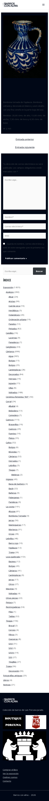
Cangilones (11, 346)
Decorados (14, 374)
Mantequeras (15, 525)
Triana (11, 552)
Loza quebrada (13, 556)
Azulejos (10, 292)
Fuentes (12, 433)
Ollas (11, 387)
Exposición (8, 97)
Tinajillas (12, 661)
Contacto (7, 781)
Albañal (12, 406)
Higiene (9, 479)
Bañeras (12, 493)
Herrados (13, 461)
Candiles (10, 333)
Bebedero (13, 410)
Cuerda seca (14, 305)
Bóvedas (13, 451)
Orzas (11, 534)
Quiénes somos (10, 777)
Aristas (12, 301)
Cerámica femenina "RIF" (17, 396)
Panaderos (14, 342)
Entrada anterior (25, 139)
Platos (12, 438)
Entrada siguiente (25, 147)
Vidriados (13, 392)
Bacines (12, 561)
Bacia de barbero (17, 484)
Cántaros (10, 351)
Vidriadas (13, 593)
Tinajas (12, 470)
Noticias (7, 684)
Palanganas (14, 497)
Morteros (13, 529)
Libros (6, 680)
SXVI (11, 648)
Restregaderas (13, 607)
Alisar (11, 296)
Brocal (11, 625)
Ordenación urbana (17, 319)
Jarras (11, 520)
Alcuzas (12, 511)
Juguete (12, 383)
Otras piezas (12, 598)
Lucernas (13, 337)
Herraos (12, 378)
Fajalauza (13, 547)
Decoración (14, 671)
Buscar (39, 271)
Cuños (9, 442)
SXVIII (11, 652)
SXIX (11, 643)
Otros (11, 584)
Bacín (11, 488)
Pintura (9, 602)
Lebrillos (12, 465)
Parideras (13, 502)
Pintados (13, 328)
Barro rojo (13, 543)
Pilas (11, 611)
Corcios (12, 630)
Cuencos (10, 419)
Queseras (13, 639)
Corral (8, 401)
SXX (10, 657)
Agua (11, 356)
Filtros (11, 634)
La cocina (18, 97)
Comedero (14, 415)
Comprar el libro (10, 769)
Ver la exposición (11, 773)
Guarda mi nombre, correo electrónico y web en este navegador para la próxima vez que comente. (24, 247)
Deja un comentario (12, 94)
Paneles (12, 324)
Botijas (12, 360)
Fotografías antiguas (12, 675)
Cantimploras (15, 369)
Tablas (12, 616)
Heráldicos (14, 310)
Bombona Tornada (32, 94)
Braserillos (14, 424)
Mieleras (15, 474)
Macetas (10, 588)
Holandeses (14, 314)
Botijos (12, 365)
